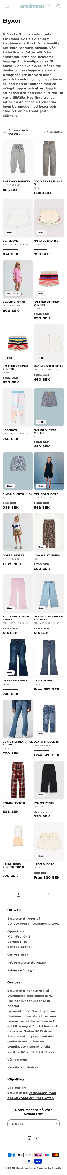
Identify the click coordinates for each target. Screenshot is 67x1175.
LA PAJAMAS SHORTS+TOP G (13, 866)
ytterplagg (44, 88)
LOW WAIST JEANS (47, 555)
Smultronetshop (26, 1168)
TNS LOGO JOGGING (16, 181)
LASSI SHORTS (44, 864)
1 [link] (18, 894)
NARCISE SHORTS (46, 240)
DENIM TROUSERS (15, 680)
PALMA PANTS (44, 802)
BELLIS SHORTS (14, 301)
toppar (21, 88)
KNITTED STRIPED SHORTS (46, 303)
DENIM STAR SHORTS (48, 366)
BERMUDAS (11, 240)
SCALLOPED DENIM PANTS (16, 618)
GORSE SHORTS (13, 555)
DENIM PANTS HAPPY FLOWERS (49, 618)
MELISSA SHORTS (46, 494)
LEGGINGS (10, 430)
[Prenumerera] (55, 1123)
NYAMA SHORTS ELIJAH (45, 431)
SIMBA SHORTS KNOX (17, 494)
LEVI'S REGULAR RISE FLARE (18, 743)
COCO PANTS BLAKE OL (48, 183)
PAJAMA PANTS (14, 802)
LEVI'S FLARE (43, 680)
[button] (7, 6)
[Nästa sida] (48, 894)
